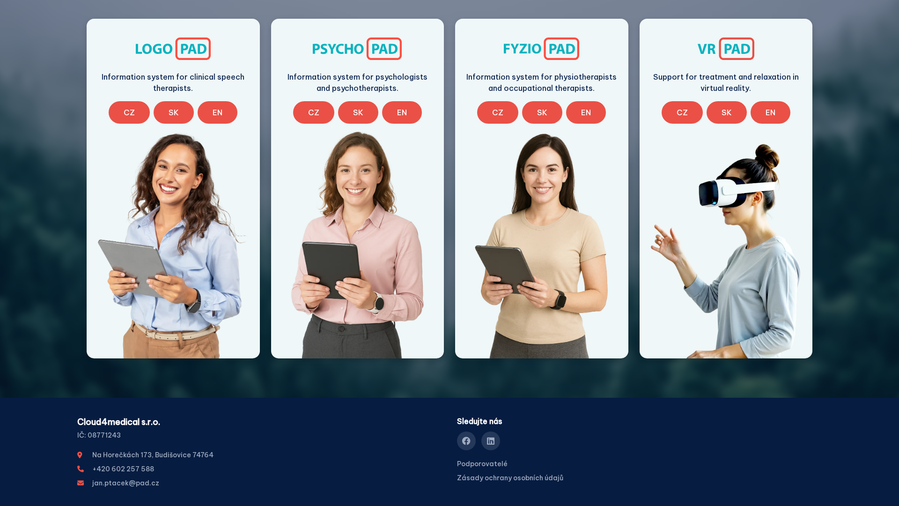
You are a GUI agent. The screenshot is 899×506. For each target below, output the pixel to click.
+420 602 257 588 (123, 469)
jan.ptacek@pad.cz (125, 483)
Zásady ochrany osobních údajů (510, 478)
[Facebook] (466, 441)
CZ (129, 112)
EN (217, 112)
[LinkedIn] (490, 441)
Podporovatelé (482, 464)
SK (174, 112)
